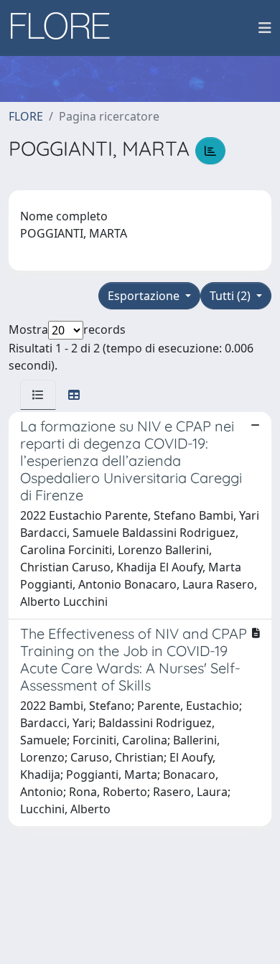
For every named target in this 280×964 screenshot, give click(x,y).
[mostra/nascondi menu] (264, 28)
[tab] (38, 395)
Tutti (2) (231, 296)
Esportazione (145, 296)
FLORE (26, 116)
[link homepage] (65, 28)
